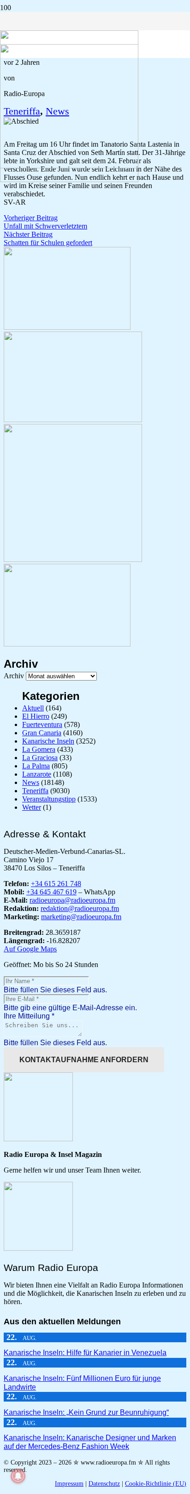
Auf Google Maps (30, 949)
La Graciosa (40, 757)
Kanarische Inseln (48, 741)
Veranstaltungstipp (49, 799)
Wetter (31, 807)
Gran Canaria (41, 733)
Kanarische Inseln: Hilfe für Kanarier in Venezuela (85, 1353)
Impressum (69, 1483)
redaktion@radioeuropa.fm (80, 908)
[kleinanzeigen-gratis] (73, 559)
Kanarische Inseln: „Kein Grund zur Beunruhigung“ (86, 1412)
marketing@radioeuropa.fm (81, 917)
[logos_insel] (69, 179)
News (30, 782)
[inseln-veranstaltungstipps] (67, 644)
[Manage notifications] (18, 1476)
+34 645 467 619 (51, 892)
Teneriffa (35, 791)
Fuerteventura (42, 724)
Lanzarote (36, 774)
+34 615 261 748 (56, 883)
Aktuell (33, 708)
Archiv (14, 676)
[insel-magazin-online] (67, 327)
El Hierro (35, 716)
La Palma (36, 766)
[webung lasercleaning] (73, 420)
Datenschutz (104, 1483)
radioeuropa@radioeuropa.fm (72, 900)
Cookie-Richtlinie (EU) (155, 1483)
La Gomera (38, 749)
